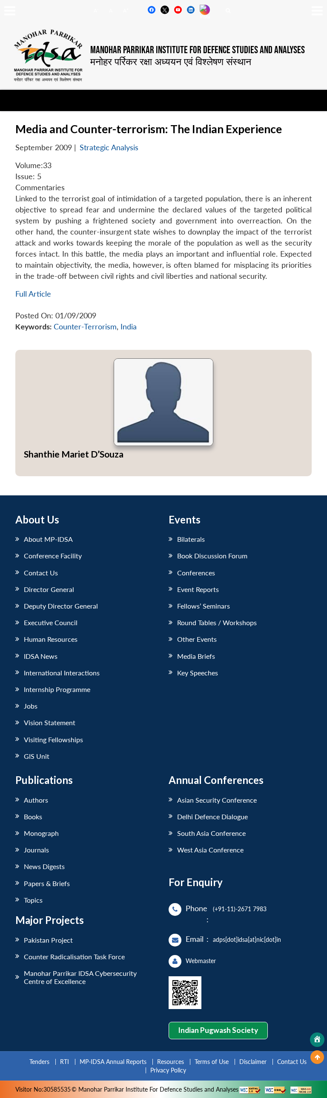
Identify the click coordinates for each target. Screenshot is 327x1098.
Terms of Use (212, 1061)
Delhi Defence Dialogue (212, 816)
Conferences (196, 573)
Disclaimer (253, 1061)
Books (33, 816)
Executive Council (50, 622)
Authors (36, 800)
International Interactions (62, 673)
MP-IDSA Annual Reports (113, 1061)
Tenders (39, 1061)
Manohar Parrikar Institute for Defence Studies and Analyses (197, 50)
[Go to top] (317, 1057)
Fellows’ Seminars (203, 606)
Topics (33, 900)
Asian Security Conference (217, 800)
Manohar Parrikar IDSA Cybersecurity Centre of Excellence (80, 977)
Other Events (197, 639)
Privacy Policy (168, 1070)
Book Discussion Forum (212, 556)
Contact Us (41, 573)
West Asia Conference (210, 850)
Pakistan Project (48, 940)
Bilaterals (191, 539)
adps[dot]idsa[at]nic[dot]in (247, 939)
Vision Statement (49, 722)
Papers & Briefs (47, 883)
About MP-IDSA (48, 539)
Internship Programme (57, 689)
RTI (64, 1061)
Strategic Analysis (109, 147)
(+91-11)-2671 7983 (240, 908)
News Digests (44, 866)
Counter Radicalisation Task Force (74, 956)
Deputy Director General (61, 606)
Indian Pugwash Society (218, 1030)
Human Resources (50, 639)
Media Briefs (196, 656)
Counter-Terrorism (85, 326)
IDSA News (40, 656)
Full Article (33, 293)
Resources (170, 1061)
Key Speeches (197, 673)
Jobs (30, 706)
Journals (36, 850)
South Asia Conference (211, 833)
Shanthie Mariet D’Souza (73, 454)
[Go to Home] (317, 1039)
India (128, 326)
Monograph (41, 833)
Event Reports (198, 589)
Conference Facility (53, 556)
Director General (49, 589)
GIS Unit (36, 756)
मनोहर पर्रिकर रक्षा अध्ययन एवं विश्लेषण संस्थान (170, 61)
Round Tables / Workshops (217, 622)
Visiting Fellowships (53, 739)
